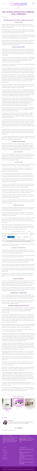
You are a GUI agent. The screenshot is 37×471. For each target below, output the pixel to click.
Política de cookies (14, 239)
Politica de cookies (29, 467)
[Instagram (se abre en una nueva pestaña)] (34, 3)
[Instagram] (6, 458)
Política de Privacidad (18, 239)
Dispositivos (4, 17)
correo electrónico (26, 423)
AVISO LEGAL (23, 239)
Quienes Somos (5, 450)
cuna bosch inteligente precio (29, 407)
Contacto (4, 449)
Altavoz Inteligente (18, 406)
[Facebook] (4, 458)
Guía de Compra (5, 453)
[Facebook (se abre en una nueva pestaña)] (33, 3)
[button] (29, 231)
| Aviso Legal (33, 467)
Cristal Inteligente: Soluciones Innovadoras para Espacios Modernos (7, 408)
